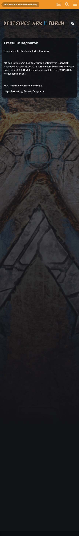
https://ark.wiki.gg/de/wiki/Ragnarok (24, 91)
